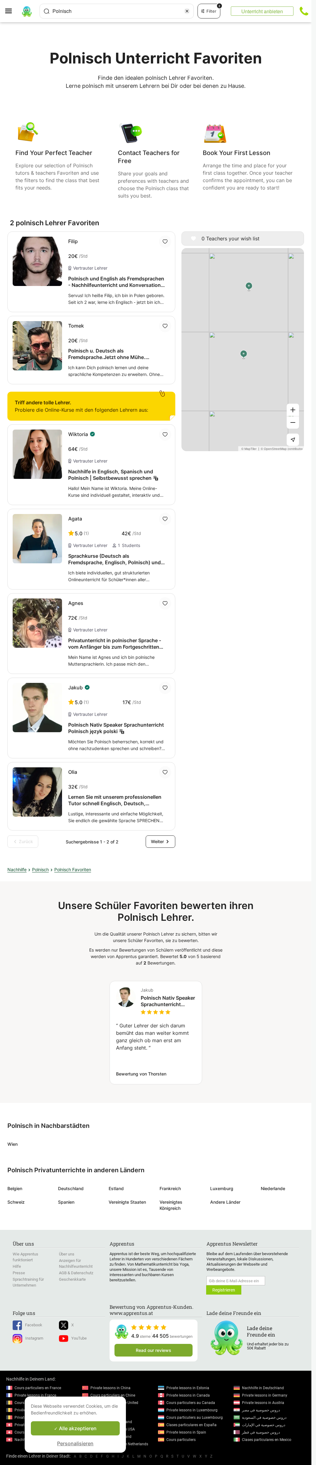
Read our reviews (153, 1350)
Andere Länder (225, 1202)
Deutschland (71, 1188)
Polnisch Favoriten (72, 869)
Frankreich (170, 1188)
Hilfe (17, 1266)
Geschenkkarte (72, 1279)
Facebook (33, 1325)
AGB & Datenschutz (76, 1273)
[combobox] (117, 11)
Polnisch (40, 869)
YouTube (79, 1338)
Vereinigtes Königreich (171, 1205)
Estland (116, 1188)
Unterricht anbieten (262, 11)
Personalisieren (75, 1443)
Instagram (34, 1338)
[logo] (27, 11)
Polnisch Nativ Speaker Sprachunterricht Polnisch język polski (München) (168, 1001)
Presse (19, 1273)
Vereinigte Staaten (127, 1202)
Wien (12, 1144)
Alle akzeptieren (77, 1428)
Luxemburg (221, 1188)
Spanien (66, 1202)
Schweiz (16, 1202)
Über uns (66, 1254)
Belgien (14, 1188)
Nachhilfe (17, 869)
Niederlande (273, 1188)
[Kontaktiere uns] (304, 11)
